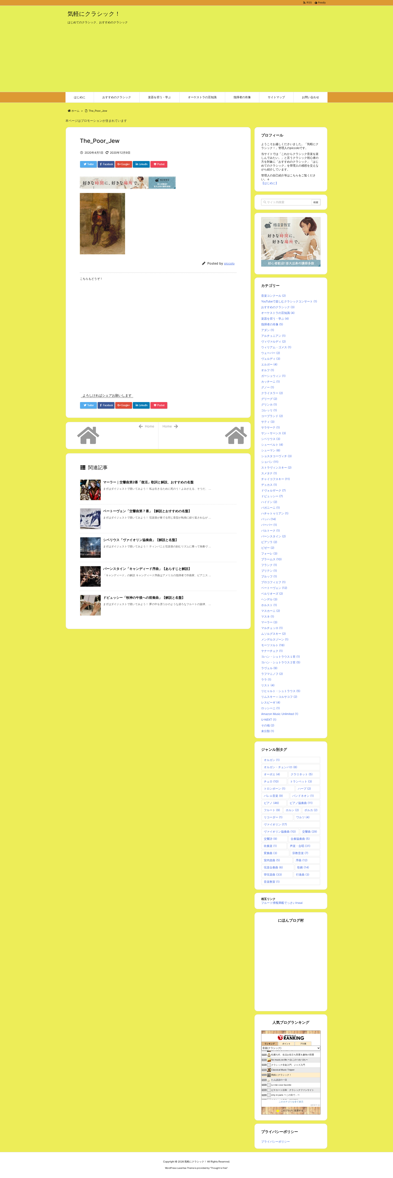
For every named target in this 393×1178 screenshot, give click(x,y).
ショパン (269, 461)
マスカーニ (270, 610)
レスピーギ (270, 702)
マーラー (269, 622)
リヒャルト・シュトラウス (280, 691)
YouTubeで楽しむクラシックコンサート (289, 301)
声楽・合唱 (300, 846)
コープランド (272, 416)
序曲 (301, 860)
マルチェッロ (272, 628)
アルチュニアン (273, 335)
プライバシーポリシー (275, 1141)
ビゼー (267, 547)
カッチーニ (270, 381)
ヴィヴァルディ (273, 341)
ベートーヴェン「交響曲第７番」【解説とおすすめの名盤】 (147, 511)
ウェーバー (270, 353)
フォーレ (269, 553)
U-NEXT (268, 719)
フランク (269, 565)
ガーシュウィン (273, 376)
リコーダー (273, 817)
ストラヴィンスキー (276, 467)
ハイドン (269, 502)
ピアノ (271, 803)
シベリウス (270, 439)
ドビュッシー (272, 496)
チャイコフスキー (275, 479)
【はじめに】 (269, 183)
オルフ (267, 370)
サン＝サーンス (273, 433)
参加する (315, 1105)
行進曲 (302, 874)
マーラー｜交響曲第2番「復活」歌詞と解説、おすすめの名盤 (148, 482)
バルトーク (270, 530)
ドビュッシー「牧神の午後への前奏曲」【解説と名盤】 (144, 597)
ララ (266, 679)
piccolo (229, 263)
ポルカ (310, 810)
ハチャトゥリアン (274, 513)
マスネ (267, 616)
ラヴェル (269, 668)
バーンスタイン (273, 536)
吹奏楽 (270, 846)
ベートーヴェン (274, 588)
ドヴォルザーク (273, 490)
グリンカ (269, 404)
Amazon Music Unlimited (279, 714)
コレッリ (269, 410)
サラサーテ (270, 427)
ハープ (304, 788)
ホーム (75, 110)
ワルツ (302, 817)
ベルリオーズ (272, 593)
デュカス (269, 484)
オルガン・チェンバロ (280, 767)
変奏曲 (270, 853)
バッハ (268, 519)
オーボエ (272, 774)
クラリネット (302, 774)
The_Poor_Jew (98, 110)
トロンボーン (274, 788)
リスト (267, 685)
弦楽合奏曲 (273, 867)
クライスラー (272, 393)
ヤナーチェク (272, 651)
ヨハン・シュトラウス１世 (280, 656)
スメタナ (269, 473)
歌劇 (303, 867)
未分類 (267, 731)
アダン (267, 330)
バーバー (269, 524)
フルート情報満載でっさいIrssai (282, 902)
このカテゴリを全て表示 (291, 1101)
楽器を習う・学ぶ (275, 318)
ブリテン (269, 570)
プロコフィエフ (273, 582)
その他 (267, 725)
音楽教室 (272, 881)
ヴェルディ (270, 358)
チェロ (271, 781)
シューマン (270, 450)
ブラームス (271, 559)
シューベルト (272, 444)
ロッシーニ (270, 708)
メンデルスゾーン (274, 639)
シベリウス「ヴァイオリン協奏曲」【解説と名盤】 (140, 540)
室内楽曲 (272, 860)
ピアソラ (269, 542)
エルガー (269, 364)
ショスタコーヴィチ (276, 456)
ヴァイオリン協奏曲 (280, 831)
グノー (267, 387)
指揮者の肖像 (272, 324)
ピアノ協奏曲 (301, 803)
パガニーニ (270, 507)
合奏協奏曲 (300, 838)
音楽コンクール (273, 295)
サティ (267, 421)
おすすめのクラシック (278, 307)
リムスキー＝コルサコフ (279, 696)
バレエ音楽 (273, 795)
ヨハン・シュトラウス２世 (280, 662)
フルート (272, 810)
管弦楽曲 (273, 874)
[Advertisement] (196, 61)
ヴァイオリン (275, 824)
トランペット (301, 781)
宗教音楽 (300, 853)
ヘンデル (269, 599)
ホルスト (269, 605)
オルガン (272, 760)
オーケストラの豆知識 (278, 313)
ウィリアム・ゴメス (276, 347)
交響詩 (270, 838)
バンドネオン (303, 795)
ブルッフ (269, 576)
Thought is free (219, 1168)
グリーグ (269, 398)
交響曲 (309, 831)
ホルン (292, 810)
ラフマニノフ (272, 673)
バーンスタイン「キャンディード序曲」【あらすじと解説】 (147, 569)
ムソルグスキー (273, 633)
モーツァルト (273, 645)
